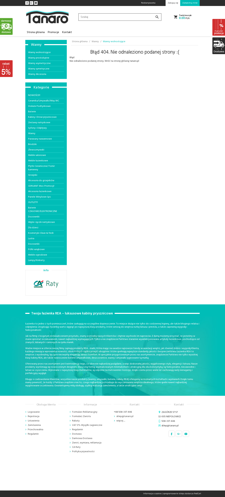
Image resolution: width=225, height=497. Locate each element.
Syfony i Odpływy (37, 128)
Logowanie (34, 412)
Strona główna (36, 32)
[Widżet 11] (6, 26)
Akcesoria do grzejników (41, 181)
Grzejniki (32, 175)
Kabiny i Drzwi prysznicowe (42, 117)
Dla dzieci (33, 228)
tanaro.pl (134, 61)
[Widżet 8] (218, 27)
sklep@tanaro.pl (124, 416)
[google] (31, 3)
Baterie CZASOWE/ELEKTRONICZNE (42, 209)
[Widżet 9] (218, 45)
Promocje (53, 32)
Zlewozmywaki (36, 150)
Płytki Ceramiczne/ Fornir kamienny (41, 168)
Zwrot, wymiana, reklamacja (86, 443)
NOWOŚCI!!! (34, 95)
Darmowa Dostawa (82, 438)
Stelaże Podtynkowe (39, 106)
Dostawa (77, 434)
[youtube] (36, 3)
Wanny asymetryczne (39, 63)
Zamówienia (34, 425)
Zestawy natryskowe (39, 123)
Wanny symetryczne (38, 69)
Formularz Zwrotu (81, 416)
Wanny (36, 45)
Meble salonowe (37, 155)
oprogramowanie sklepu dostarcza (178, 493)
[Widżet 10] (6, 68)
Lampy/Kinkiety (36, 260)
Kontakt (67, 32)
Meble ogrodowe (37, 255)
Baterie (32, 112)
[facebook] (27, 3)
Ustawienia (33, 421)
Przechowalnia (35, 430)
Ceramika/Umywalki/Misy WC (43, 101)
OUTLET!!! (33, 202)
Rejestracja (33, 416)
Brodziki (32, 144)
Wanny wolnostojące (39, 52)
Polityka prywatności (83, 452)
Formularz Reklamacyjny (84, 412)
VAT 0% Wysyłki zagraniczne (87, 425)
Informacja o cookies (152, 493)
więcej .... (120, 421)
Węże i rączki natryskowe (41, 222)
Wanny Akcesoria (37, 74)
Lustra (31, 239)
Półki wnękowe (36, 249)
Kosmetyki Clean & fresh (41, 233)
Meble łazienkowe (38, 161)
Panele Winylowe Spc (39, 197)
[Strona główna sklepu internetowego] (47, 17)
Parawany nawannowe (40, 139)
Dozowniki (34, 217)
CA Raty (76, 447)
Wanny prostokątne (38, 58)
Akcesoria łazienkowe (40, 191)
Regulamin (33, 434)
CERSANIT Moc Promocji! (41, 186)
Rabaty (76, 421)
